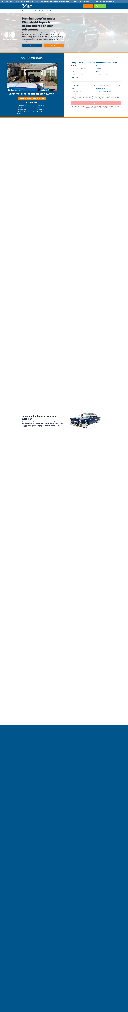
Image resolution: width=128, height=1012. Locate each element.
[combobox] (83, 85)
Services (37, 6)
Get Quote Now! (96, 103)
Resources (53, 6)
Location (98, 71)
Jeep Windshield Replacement (54, 10)
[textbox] (78, 85)
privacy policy (99, 98)
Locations (45, 6)
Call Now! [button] (53, 45)
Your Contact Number (101, 65)
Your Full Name (74, 77)
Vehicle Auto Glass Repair (39, 10)
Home (23, 10)
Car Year (73, 88)
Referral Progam (63, 6)
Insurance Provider (100, 88)
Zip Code (73, 71)
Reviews (79, 6)
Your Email (73, 65)
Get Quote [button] (32, 45)
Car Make (73, 82)
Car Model (98, 82)
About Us (73, 6)
